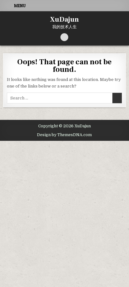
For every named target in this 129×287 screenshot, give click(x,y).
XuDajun (64, 19)
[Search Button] (64, 37)
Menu (20, 5)
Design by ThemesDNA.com (64, 135)
